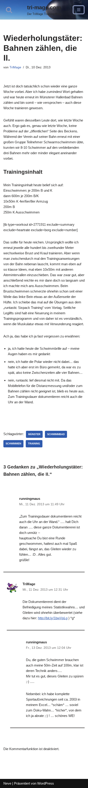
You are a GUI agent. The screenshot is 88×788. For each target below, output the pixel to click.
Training (34, 443)
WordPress (45, 783)
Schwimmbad (56, 434)
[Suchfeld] (9, 9)
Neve (7, 783)
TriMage (15, 67)
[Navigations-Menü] (79, 9)
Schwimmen (13, 443)
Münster (34, 434)
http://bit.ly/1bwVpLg (52, 618)
